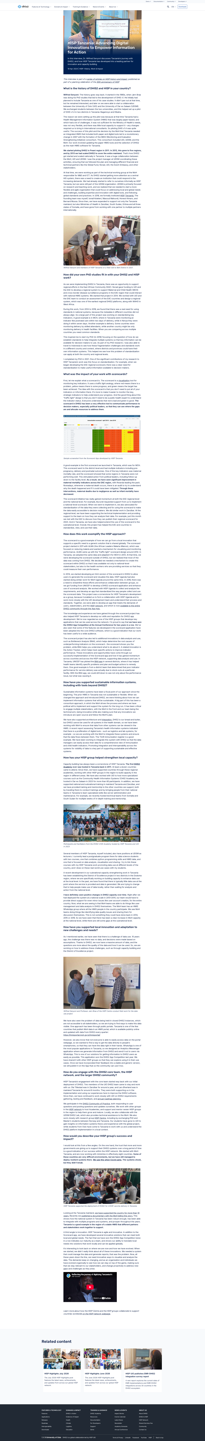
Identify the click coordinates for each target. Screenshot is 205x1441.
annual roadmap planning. (109, 1099)
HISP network (96, 606)
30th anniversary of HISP (108, 82)
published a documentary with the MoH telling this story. (107, 1216)
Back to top (159, 1437)
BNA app (98, 661)
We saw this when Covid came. (107, 1160)
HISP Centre (100, 1118)
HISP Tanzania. (127, 195)
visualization (124, 380)
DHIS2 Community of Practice (96, 1104)
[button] (174, 7)
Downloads (182, 7)
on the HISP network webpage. (96, 1314)
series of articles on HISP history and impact (107, 79)
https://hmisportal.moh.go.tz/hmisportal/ (81, 1035)
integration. (107, 720)
